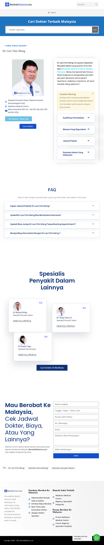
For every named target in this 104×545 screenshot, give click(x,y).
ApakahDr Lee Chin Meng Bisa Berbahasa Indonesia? (35, 215)
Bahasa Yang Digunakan (74, 129)
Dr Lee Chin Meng (16, 468)
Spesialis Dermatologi (38, 468)
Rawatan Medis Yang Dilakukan (73, 153)
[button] (76, 117)
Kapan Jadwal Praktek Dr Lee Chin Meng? (30, 206)
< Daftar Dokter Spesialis (15, 45)
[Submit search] (96, 4)
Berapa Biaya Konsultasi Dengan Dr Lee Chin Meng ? (35, 233)
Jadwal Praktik (70, 140)
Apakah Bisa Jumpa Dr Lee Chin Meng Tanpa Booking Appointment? (43, 224)
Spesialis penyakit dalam (63, 468)
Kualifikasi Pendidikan (73, 117)
